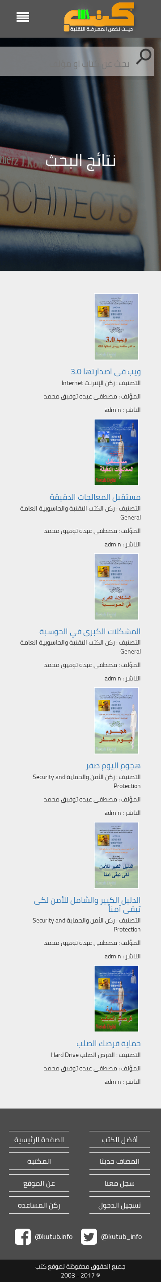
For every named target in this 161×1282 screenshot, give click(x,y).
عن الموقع (39, 1183)
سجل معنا (120, 1183)
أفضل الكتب (120, 1140)
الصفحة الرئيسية (39, 1140)
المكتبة (39, 1161)
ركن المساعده (39, 1205)
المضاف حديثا (120, 1161)
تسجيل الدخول (119, 1205)
